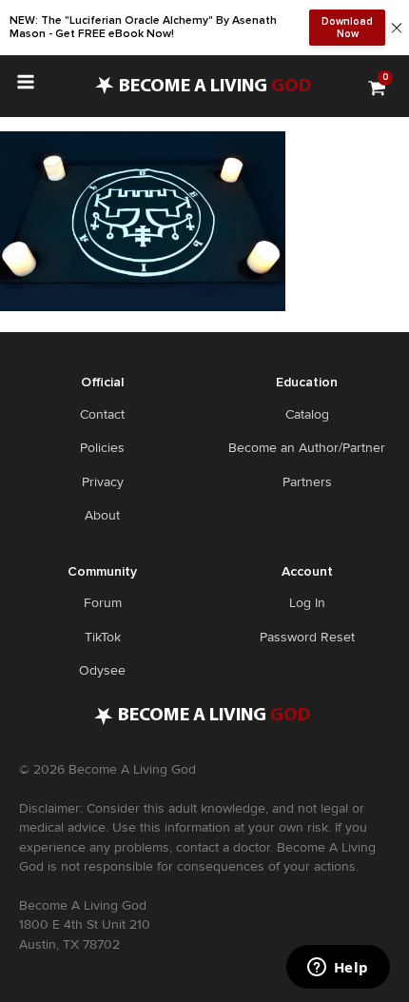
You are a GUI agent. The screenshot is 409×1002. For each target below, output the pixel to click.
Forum (103, 603)
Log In (307, 603)
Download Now (347, 27)
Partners (307, 482)
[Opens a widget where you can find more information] (337, 968)
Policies (102, 448)
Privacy (103, 482)
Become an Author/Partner (306, 448)
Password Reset (307, 637)
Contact (102, 414)
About (102, 515)
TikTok (103, 637)
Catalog (307, 414)
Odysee (102, 670)
